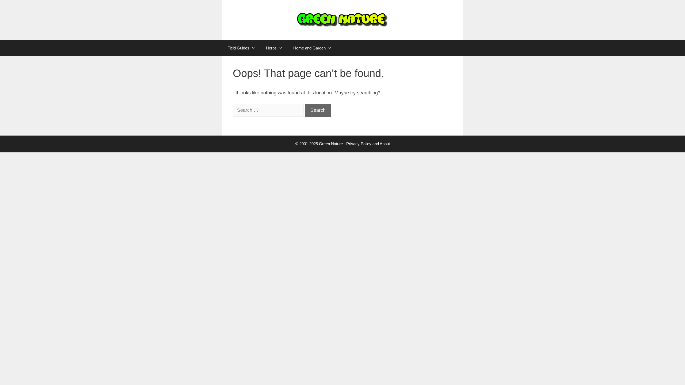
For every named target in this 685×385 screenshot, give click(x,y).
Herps (271, 48)
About (385, 143)
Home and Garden (309, 48)
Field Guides (238, 48)
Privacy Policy (358, 143)
